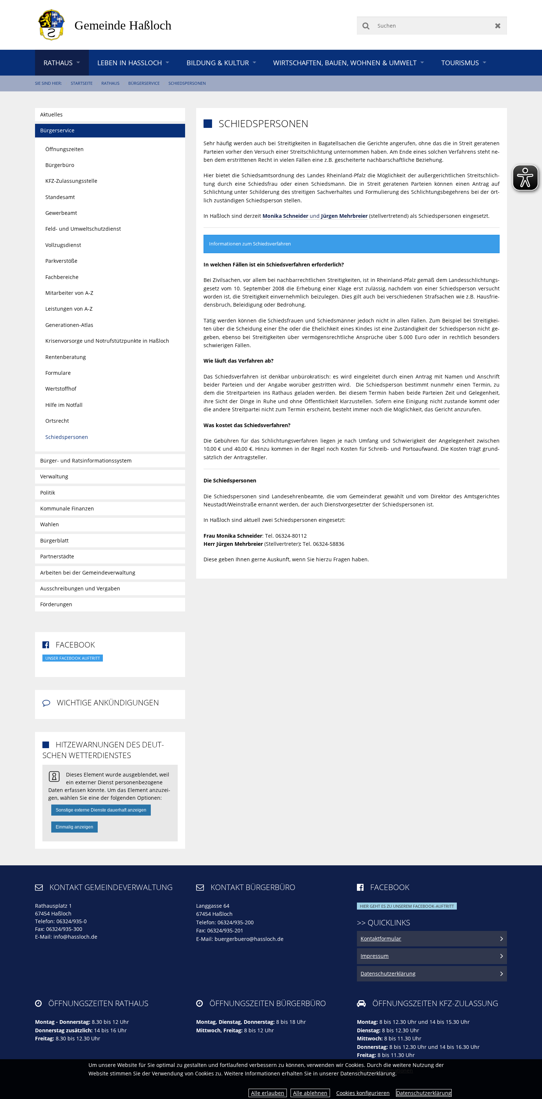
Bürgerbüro (59, 164)
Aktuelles (51, 114)
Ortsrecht (57, 420)
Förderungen (56, 604)
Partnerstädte (57, 556)
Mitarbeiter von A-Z (69, 292)
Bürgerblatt (54, 540)
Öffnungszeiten (64, 149)
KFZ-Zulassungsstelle (71, 180)
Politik (47, 492)
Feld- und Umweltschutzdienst (83, 228)
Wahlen (49, 524)
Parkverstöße (61, 260)
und (315, 215)
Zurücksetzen (497, 25)
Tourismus (460, 62)
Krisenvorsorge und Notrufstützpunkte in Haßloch (107, 340)
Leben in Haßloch (129, 62)
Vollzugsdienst (63, 244)
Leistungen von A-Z (69, 308)
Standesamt (60, 196)
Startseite (82, 83)
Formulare (58, 372)
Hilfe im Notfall (64, 404)
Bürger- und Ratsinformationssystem (86, 460)
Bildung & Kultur (218, 62)
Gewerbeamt (61, 212)
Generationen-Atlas (69, 324)
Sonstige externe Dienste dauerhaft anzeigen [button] (101, 810)
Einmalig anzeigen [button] (74, 827)
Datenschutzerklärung (423, 1092)
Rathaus (58, 62)
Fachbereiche (62, 276)
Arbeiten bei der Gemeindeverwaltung (87, 572)
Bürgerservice (144, 83)
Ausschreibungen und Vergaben (80, 588)
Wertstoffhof (60, 388)
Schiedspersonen (187, 83)
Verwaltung (54, 476)
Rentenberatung (65, 356)
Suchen (365, 25)
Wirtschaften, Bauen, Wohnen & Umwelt (345, 62)
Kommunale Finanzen (67, 508)
